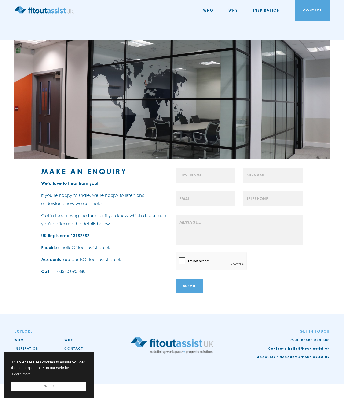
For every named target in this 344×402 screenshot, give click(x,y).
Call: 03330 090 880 (310, 340)
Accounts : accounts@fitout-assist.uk (293, 357)
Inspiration (266, 10)
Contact (312, 10)
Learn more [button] (21, 374)
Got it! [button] (49, 386)
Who (208, 10)
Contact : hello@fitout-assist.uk (299, 348)
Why (233, 10)
